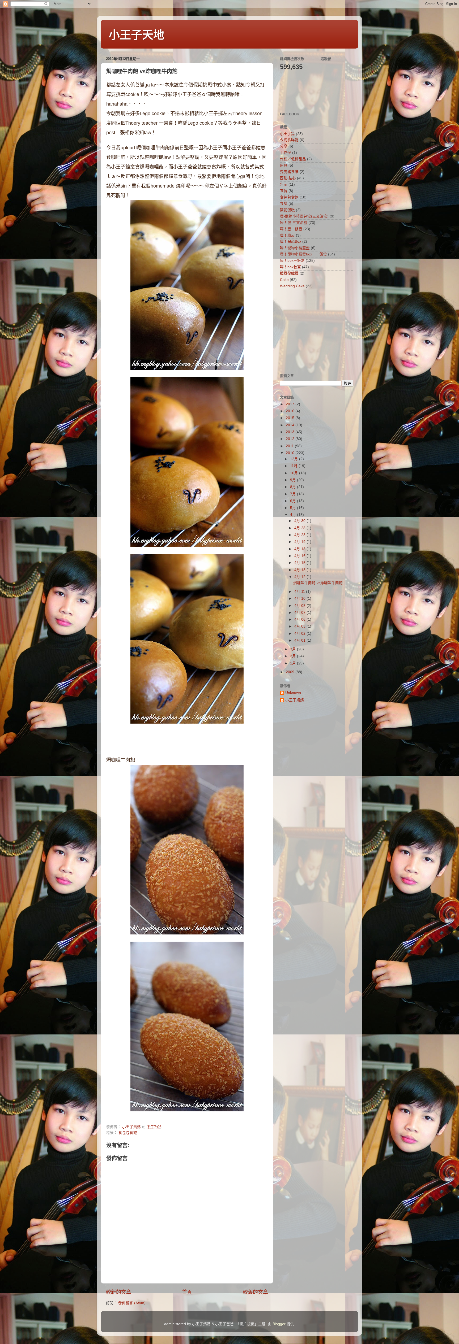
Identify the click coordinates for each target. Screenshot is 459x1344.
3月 (293, 649)
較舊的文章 (255, 1292)
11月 (294, 466)
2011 (290, 446)
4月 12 (300, 577)
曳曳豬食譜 (289, 172)
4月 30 (300, 521)
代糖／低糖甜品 (293, 159)
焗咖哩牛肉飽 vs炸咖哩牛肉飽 (318, 583)
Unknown (293, 693)
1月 (293, 663)
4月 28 (300, 528)
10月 (294, 473)
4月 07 (300, 613)
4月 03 (300, 626)
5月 (293, 508)
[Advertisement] (313, 330)
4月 (293, 515)
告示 (283, 184)
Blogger (279, 1324)
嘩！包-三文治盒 (293, 223)
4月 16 (300, 556)
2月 (293, 656)
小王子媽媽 (294, 700)
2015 (290, 418)
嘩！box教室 (290, 267)
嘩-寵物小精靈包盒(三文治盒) (304, 216)
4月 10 (300, 599)
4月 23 (300, 535)
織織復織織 (289, 273)
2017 (290, 404)
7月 (293, 494)
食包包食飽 (127, 1133)
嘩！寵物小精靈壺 (295, 248)
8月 (293, 487)
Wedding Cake (292, 286)
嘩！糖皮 (287, 235)
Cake (284, 280)
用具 (283, 165)
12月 (294, 459)
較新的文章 (118, 1292)
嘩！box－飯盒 (292, 261)
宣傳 (283, 191)
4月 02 (300, 634)
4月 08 (300, 606)
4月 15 (300, 563)
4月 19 (300, 542)
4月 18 (300, 549)
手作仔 (285, 153)
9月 (293, 480)
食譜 (283, 204)
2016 (290, 411)
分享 (283, 146)
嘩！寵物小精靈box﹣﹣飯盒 (303, 254)
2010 (290, 453)
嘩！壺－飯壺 (291, 229)
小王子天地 (136, 35)
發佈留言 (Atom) (132, 1303)
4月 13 (300, 570)
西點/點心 (288, 178)
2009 (290, 672)
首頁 (187, 1292)
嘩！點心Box (290, 241)
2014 (290, 425)
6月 (293, 501)
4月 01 (300, 640)
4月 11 (300, 592)
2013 (290, 432)
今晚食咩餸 (289, 140)
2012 (290, 439)
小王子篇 (287, 134)
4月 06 (300, 619)
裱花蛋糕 (287, 210)
